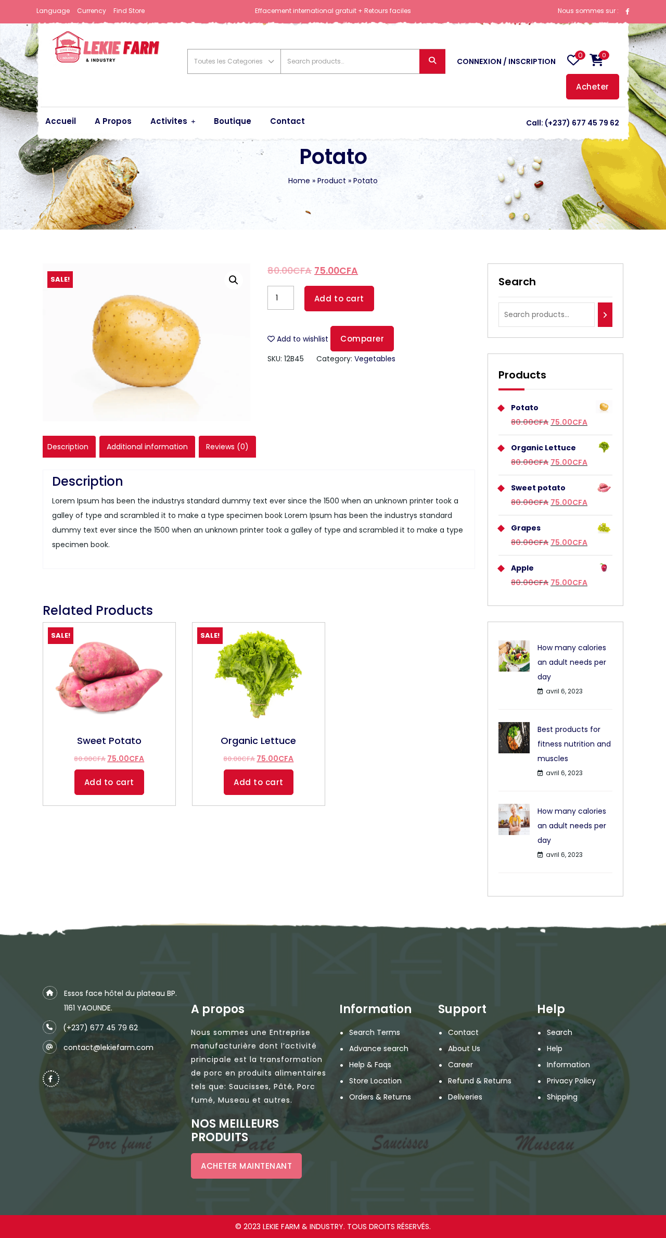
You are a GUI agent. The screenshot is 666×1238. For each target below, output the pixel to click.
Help (554, 1048)
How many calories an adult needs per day (571, 662)
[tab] (68, 447)
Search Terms (374, 1032)
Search (432, 61)
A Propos (113, 121)
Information (568, 1064)
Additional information (147, 446)
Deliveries (465, 1097)
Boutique (232, 121)
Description (67, 446)
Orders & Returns (380, 1097)
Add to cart (339, 298)
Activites (168, 121)
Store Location (375, 1081)
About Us (464, 1048)
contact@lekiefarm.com (108, 1047)
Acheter (592, 86)
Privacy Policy (571, 1081)
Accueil (60, 121)
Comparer (362, 338)
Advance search (378, 1048)
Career (460, 1064)
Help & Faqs (370, 1064)
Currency (91, 10)
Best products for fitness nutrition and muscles (574, 744)
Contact (287, 121)
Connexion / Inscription (506, 61)
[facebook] (627, 10)
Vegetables (374, 358)
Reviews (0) (227, 446)
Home (299, 180)
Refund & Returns (479, 1081)
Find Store (129, 10)
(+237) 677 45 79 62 (582, 123)
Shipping (562, 1097)
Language (53, 10)
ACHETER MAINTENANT (246, 1165)
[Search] (605, 314)
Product (331, 180)
